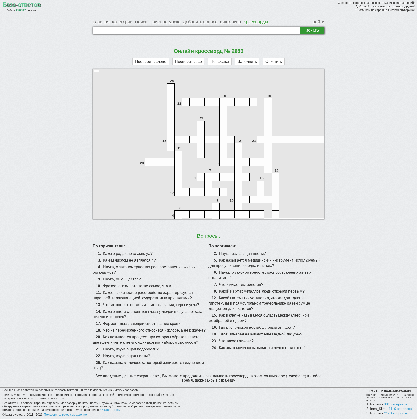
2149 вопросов (396, 413)
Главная (101, 22)
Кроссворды (255, 22)
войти (318, 22)
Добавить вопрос (200, 22)
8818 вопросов (395, 404)
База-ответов (21, 4)
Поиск (141, 22)
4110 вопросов (400, 409)
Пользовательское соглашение (65, 414)
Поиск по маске (165, 22)
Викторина (230, 22)
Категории (122, 22)
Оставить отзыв (111, 410)
